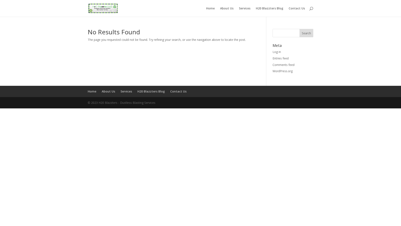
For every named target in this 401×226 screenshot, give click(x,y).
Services (244, 8)
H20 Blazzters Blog (269, 8)
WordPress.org (283, 71)
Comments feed (283, 65)
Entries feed (281, 58)
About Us (226, 8)
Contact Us (297, 8)
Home (210, 8)
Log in (277, 52)
